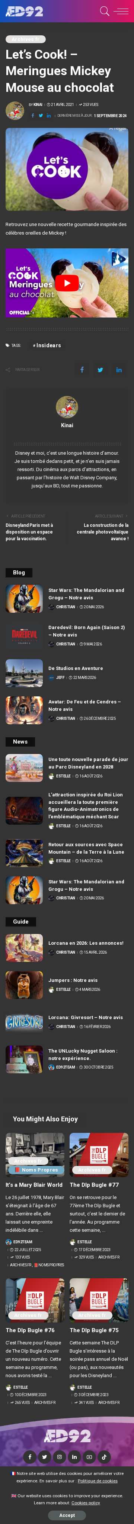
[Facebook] (33, 115)
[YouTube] (89, 1457)
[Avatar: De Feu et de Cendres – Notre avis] (24, 710)
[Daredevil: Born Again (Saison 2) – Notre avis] (24, 636)
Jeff (60, 678)
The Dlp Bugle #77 (94, 1185)
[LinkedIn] (74, 1457)
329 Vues (86, 1257)
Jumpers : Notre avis (73, 980)
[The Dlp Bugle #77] (99, 1155)
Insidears (48, 345)
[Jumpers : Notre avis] (24, 985)
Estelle (63, 776)
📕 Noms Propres (36, 1170)
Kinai (38, 105)
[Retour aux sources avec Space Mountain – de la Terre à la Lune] (24, 853)
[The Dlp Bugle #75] (99, 1300)
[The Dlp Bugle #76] (35, 1300)
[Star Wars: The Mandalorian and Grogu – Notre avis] (24, 599)
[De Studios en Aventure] (24, 673)
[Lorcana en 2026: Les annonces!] (24, 948)
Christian (65, 607)
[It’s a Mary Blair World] (35, 1155)
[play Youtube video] (67, 283)
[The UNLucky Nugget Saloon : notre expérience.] (24, 1059)
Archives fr (26, 39)
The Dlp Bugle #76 (30, 1330)
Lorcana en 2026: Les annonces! (86, 943)
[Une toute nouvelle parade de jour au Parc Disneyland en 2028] (24, 768)
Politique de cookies (98, 1480)
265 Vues (22, 1403)
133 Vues (22, 1257)
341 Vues (86, 1403)
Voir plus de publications (67, 433)
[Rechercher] (103, 11)
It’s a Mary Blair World (34, 1185)
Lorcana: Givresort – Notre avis (85, 1017)
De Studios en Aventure (75, 668)
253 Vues (90, 105)
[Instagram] (59, 1457)
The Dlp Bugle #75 (94, 1330)
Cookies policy (85, 1502)
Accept (67, 1515)
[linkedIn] (49, 115)
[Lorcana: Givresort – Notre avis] (24, 1022)
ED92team (65, 1067)
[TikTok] (104, 1457)
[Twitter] (41, 115)
